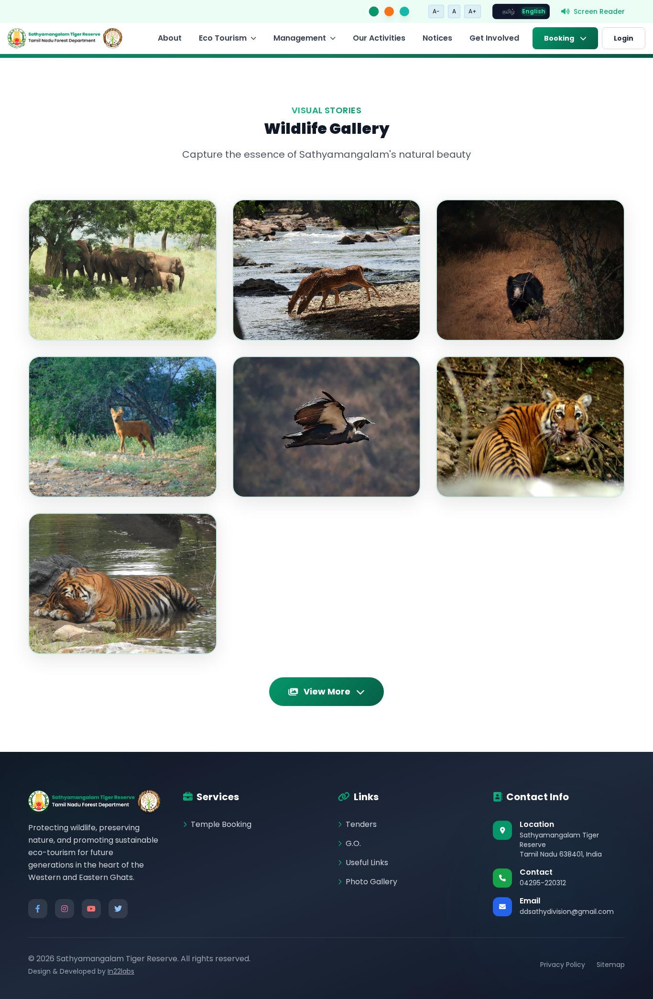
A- (436, 11)
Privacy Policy (562, 964)
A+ (472, 11)
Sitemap (611, 964)
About (170, 38)
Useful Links (367, 862)
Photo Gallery (371, 881)
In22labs (121, 971)
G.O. (353, 843)
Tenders (361, 824)
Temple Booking (221, 824)
